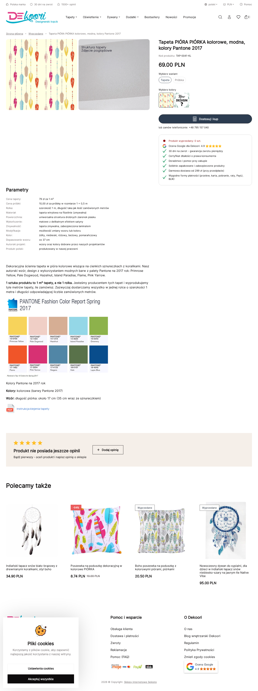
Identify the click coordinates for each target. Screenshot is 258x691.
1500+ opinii (68, 4)
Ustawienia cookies (41, 668)
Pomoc (248, 4)
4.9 (187, 145)
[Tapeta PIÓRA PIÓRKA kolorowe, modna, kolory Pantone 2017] (166, 100)
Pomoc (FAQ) (119, 657)
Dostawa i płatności (124, 636)
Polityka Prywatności (199, 650)
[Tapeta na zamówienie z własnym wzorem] (181, 100)
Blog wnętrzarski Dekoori (202, 636)
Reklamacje (118, 650)
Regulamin (191, 643)
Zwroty (115, 643)
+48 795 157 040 (199, 127)
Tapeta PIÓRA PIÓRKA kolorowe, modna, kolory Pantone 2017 (85, 33)
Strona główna (14, 33)
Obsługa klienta (121, 629)
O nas (188, 629)
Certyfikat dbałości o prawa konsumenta (192, 155)
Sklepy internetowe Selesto (140, 681)
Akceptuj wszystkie (41, 679)
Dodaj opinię (110, 450)
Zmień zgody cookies (199, 657)
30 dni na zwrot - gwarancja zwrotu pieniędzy (196, 151)
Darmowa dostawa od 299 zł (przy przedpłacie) (196, 170)
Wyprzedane (36, 33)
